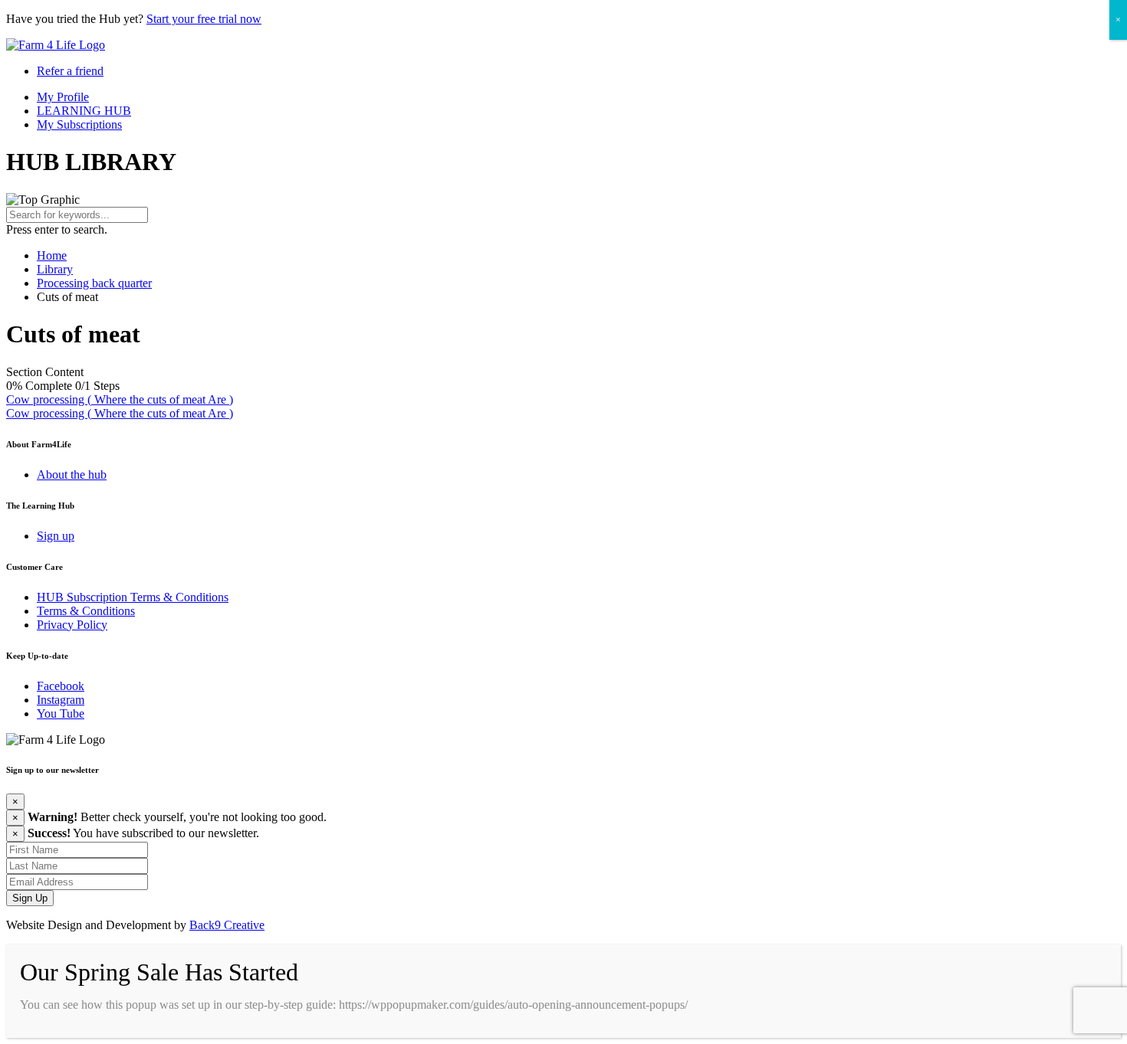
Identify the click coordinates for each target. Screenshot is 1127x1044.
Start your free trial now (203, 18)
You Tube (60, 713)
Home (52, 255)
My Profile (63, 96)
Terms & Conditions (86, 610)
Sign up (55, 535)
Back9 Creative (226, 924)
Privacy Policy (72, 624)
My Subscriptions (79, 124)
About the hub (72, 474)
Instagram (60, 699)
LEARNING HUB (84, 110)
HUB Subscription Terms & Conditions (132, 597)
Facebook (60, 685)
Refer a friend (70, 70)
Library (55, 269)
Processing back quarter (94, 283)
